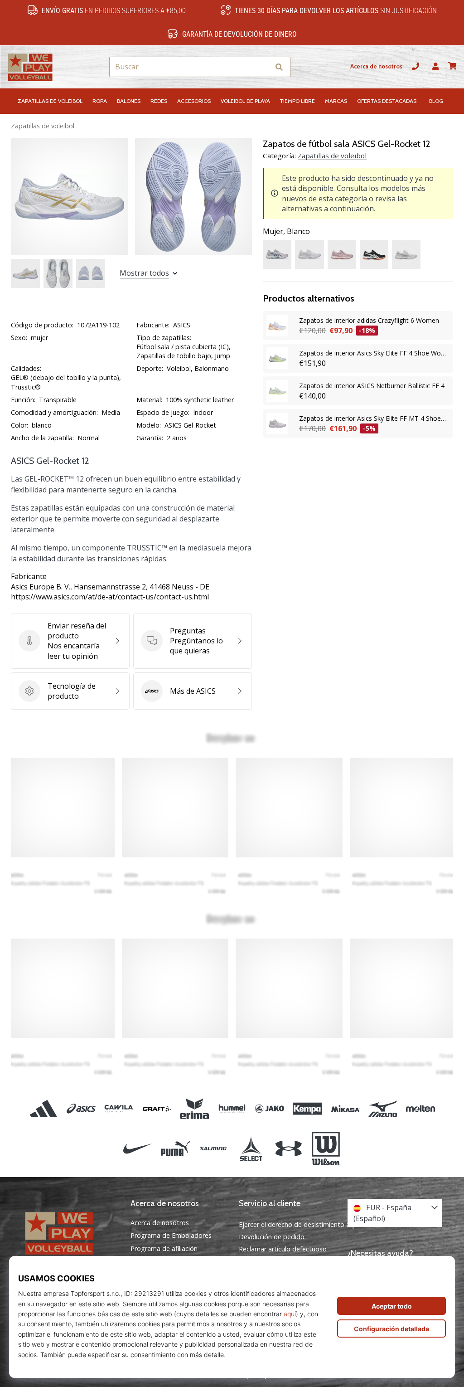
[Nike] (137, 1148)
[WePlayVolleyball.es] (69, 1232)
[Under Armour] (288, 1148)
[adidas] (43, 1108)
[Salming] (213, 1148)
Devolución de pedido (271, 1236)
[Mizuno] (382, 1108)
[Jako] (270, 1108)
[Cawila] (119, 1108)
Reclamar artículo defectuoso (283, 1249)
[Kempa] (307, 1108)
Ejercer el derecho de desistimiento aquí (299, 1224)
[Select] (251, 1148)
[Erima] (194, 1108)
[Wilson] (326, 1148)
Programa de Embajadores (171, 1235)
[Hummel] (232, 1108)
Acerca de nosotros (376, 66)
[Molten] (420, 1108)
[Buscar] (279, 67)
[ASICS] (81, 1108)
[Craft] (156, 1108)
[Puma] (175, 1148)
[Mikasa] (345, 1108)
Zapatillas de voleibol (42, 126)
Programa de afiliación (164, 1249)
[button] (262, 67)
